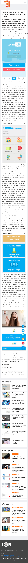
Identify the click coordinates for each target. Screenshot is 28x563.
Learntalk (10, 372)
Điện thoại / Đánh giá (18, 507)
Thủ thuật (15, 454)
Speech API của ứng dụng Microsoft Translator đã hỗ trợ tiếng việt (19, 425)
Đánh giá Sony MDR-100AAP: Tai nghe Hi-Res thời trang (18, 531)
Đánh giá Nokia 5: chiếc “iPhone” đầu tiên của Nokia (18, 522)
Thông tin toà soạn (16, 558)
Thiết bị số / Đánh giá (18, 526)
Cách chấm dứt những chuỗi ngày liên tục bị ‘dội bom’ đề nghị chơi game (19, 488)
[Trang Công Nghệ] (6, 544)
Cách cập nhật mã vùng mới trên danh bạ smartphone (18, 479)
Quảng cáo (23, 558)
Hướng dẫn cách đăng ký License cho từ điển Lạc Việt (19, 433)
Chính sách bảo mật (6, 558)
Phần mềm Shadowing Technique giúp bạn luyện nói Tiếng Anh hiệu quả (19, 417)
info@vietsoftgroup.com (9, 555)
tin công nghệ (11, 556)
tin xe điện (17, 556)
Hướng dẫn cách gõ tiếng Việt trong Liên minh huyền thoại (19, 387)
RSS (14, 560)
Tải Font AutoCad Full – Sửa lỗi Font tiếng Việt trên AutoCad (18, 410)
